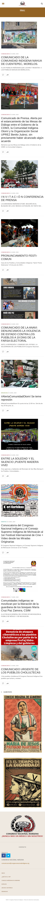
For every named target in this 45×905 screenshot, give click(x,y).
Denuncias (4, 392)
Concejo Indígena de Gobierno (11, 880)
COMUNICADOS (5, 53)
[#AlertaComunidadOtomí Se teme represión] (22, 374)
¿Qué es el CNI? (6, 876)
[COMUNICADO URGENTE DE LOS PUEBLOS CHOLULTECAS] (22, 645)
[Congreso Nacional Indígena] (22, 4)
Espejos (4, 884)
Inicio (3, 873)
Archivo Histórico (7, 887)
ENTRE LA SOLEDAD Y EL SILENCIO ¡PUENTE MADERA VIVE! (20, 462)
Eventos (3, 521)
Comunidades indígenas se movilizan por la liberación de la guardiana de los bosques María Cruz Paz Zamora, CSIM (20, 605)
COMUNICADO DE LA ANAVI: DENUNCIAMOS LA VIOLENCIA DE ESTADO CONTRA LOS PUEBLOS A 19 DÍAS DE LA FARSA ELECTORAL (20, 334)
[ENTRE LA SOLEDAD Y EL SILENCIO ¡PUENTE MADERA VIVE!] (22, 434)
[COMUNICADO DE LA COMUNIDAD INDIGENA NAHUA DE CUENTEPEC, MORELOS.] (22, 35)
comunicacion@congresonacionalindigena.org (15, 863)
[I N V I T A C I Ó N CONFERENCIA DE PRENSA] (22, 174)
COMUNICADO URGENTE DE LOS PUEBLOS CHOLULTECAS (20, 671)
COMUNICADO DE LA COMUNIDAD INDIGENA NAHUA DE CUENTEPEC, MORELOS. (21, 60)
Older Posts (7, 692)
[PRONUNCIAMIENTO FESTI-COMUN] (22, 233)
